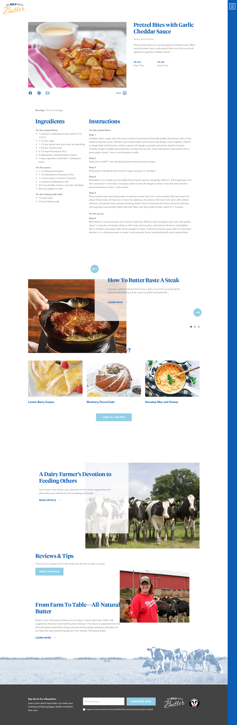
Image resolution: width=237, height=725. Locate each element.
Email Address (92, 701)
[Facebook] (30, 93)
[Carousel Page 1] (191, 327)
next (197, 312)
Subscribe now (141, 701)
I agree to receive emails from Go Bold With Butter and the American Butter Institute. (120, 709)
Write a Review (49, 571)
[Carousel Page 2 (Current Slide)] (195, 327)
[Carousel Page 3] (199, 327)
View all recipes (114, 417)
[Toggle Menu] (232, 6)
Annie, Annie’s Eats (144, 39)
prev (95, 269)
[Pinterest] (39, 93)
